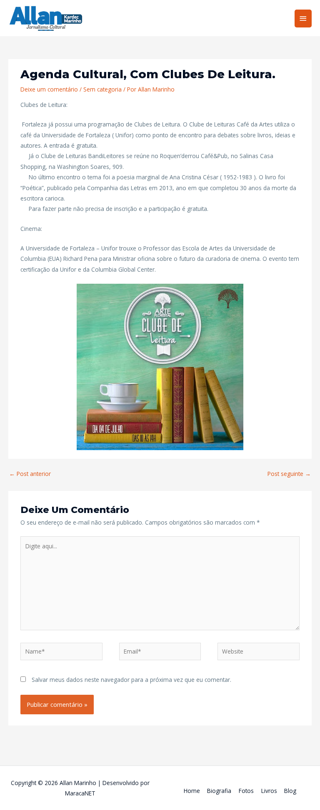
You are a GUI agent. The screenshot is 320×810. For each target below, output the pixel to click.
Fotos (246, 791)
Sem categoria (102, 89)
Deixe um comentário (49, 89)
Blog (290, 791)
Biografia (219, 791)
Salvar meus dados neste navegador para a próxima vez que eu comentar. (131, 680)
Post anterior (30, 474)
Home (192, 791)
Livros (269, 791)
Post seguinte (289, 474)
